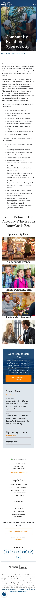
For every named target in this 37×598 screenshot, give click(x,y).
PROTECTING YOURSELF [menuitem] (18, 487)
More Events (10, 435)
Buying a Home (12, 442)
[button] (18, 378)
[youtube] (24, 552)
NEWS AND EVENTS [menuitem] (18, 490)
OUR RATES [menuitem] (18, 506)
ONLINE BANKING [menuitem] (18, 514)
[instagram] (18, 552)
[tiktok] (30, 552)
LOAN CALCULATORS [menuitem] (18, 493)
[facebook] (6, 552)
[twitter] (12, 552)
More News (10, 395)
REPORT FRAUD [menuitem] (18, 495)
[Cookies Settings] (4, 594)
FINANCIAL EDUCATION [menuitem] (18, 485)
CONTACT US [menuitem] (18, 517)
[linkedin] (18, 557)
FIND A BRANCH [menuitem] (18, 511)
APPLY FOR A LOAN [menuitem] (18, 508)
